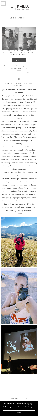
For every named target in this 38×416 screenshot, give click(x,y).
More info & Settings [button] (24, 407)
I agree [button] (19, 412)
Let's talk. (19, 213)
